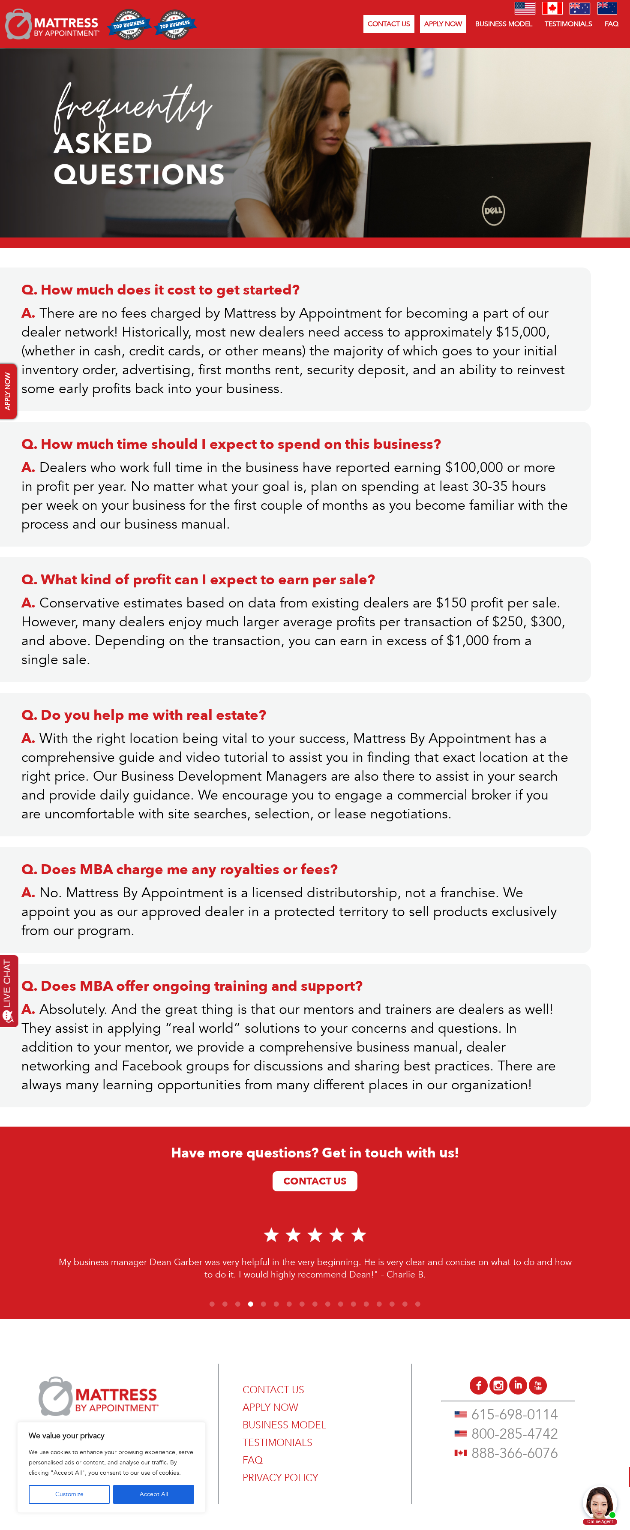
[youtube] (538, 1392)
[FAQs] (52, 37)
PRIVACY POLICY (280, 1478)
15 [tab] (392, 1304)
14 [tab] (379, 1304)
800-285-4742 (514, 1434)
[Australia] (580, 12)
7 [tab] (289, 1304)
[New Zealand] (607, 12)
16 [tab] (405, 1304)
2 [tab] (225, 1304)
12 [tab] (353, 1304)
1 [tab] (212, 1304)
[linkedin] (518, 1392)
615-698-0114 (514, 1415)
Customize (69, 1494)
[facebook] (479, 1392)
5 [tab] (263, 1304)
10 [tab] (328, 1304)
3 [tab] (238, 1304)
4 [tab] (250, 1304)
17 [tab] (418, 1304)
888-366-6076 (514, 1453)
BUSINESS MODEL (503, 24)
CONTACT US (389, 24)
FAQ (611, 24)
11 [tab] (340, 1304)
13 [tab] (366, 1304)
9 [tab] (315, 1304)
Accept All (154, 1494)
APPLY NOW (443, 24)
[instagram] (498, 1392)
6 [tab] (276, 1304)
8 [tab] (302, 1304)
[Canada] (552, 12)
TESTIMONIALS (568, 24)
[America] (525, 12)
